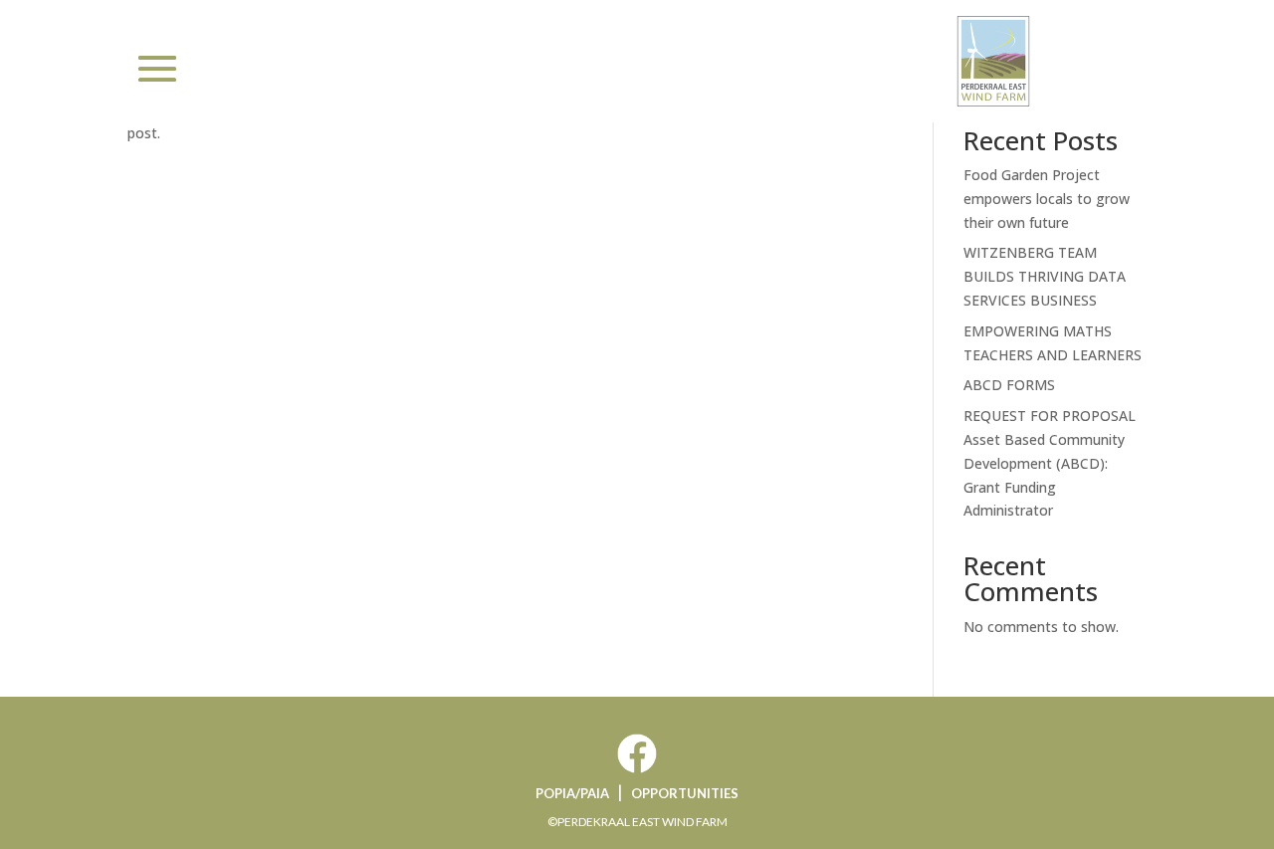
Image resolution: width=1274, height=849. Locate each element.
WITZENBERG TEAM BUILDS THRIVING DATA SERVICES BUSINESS (1044, 276)
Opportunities (685, 793)
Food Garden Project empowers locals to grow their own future (1046, 198)
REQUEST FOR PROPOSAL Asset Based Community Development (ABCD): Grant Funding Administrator (1049, 463)
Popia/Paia (572, 793)
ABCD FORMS (1009, 384)
